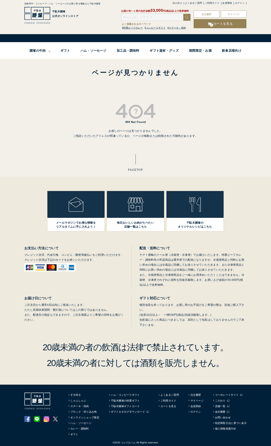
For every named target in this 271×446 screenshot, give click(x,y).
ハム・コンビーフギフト (125, 394)
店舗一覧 (220, 406)
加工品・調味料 (128, 50)
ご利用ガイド (212, 3)
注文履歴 (206, 14)
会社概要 (220, 411)
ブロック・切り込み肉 (83, 411)
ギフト (65, 50)
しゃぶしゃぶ (78, 400)
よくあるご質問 (193, 3)
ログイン (240, 3)
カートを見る (168, 406)
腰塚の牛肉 (38, 50)
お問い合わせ (223, 417)
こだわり (220, 400)
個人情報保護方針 (225, 428)
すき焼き (75, 394)
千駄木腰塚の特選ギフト (125, 400)
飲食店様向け (231, 50)
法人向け (177, 3)
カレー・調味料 (79, 428)
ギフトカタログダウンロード (128, 411)
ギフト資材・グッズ (164, 50)
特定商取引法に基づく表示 (231, 423)
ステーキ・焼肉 (79, 406)
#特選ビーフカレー (132, 27)
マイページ (234, 14)
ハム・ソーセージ (93, 50)
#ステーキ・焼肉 (176, 27)
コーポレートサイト (227, 394)
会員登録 (227, 3)
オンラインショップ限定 (84, 417)
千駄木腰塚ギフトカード (125, 406)
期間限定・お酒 (200, 50)
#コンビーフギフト (155, 27)
